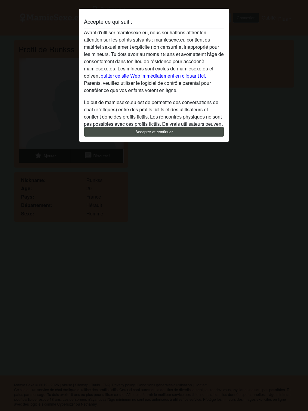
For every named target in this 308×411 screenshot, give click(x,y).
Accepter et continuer (154, 131)
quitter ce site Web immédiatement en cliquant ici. (153, 75)
